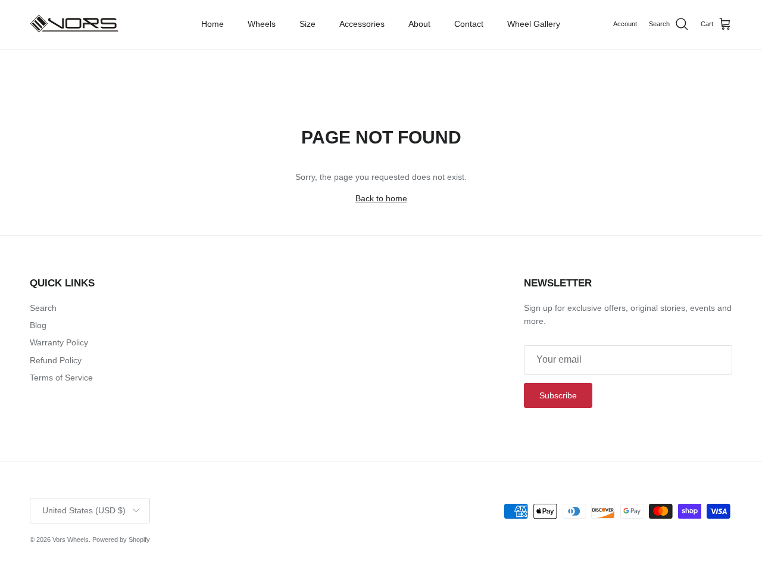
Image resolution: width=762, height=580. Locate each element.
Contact (468, 24)
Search (43, 308)
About (419, 24)
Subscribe (558, 395)
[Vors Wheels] (74, 24)
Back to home (381, 198)
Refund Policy (56, 360)
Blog (38, 325)
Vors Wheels (70, 539)
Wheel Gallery (533, 24)
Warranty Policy (59, 342)
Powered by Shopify (121, 539)
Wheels (262, 24)
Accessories (362, 24)
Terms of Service (61, 377)
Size (307, 24)
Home (212, 24)
